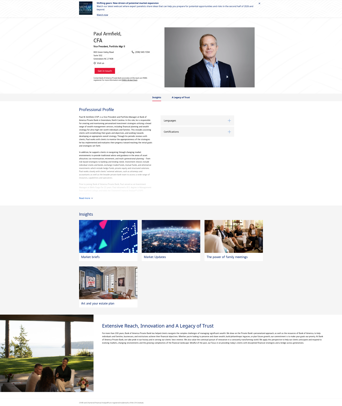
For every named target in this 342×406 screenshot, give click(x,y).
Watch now (102, 14)
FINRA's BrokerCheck (129, 80)
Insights (156, 97)
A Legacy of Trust (181, 97)
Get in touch (105, 70)
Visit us (100, 63)
